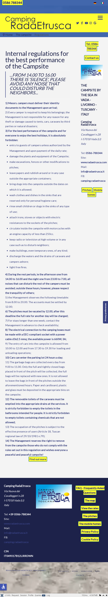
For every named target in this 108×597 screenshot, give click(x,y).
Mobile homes (94, 192)
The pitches (90, 516)
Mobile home (86, 571)
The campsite (63, 571)
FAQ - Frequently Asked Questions (90, 490)
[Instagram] (91, 23)
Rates (97, 571)
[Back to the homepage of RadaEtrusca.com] (54, 496)
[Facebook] (82, 23)
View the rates (90, 508)
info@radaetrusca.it (92, 171)
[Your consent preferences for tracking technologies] (105, 312)
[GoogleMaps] (95, 23)
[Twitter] (77, 23)
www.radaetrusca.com (94, 162)
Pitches (86, 189)
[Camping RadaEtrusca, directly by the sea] (38, 23)
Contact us (92, 58)
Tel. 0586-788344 (92, 46)
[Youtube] (86, 23)
